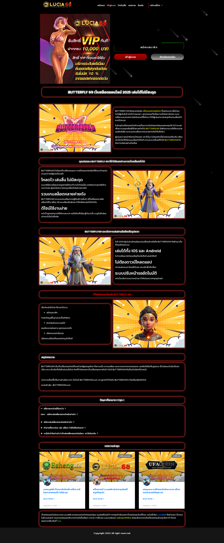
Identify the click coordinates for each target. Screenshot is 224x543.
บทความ (132, 5)
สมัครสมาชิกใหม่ (124, 517)
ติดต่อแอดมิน (167, 57)
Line (59, 520)
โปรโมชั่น (122, 5)
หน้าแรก (101, 5)
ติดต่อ (141, 5)
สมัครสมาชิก (149, 47)
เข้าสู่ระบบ (111, 5)
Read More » (49, 499)
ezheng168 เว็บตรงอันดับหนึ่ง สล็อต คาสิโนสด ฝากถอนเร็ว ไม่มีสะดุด (61, 491)
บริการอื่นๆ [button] (155, 5)
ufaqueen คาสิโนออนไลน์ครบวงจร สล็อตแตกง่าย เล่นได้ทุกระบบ (161, 491)
